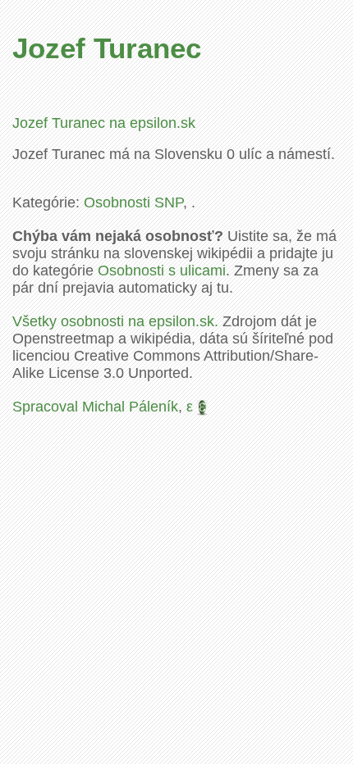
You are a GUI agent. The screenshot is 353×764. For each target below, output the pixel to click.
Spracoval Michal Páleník (95, 406)
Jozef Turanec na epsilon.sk (103, 123)
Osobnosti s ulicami (162, 270)
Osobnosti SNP (133, 202)
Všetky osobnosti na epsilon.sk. (115, 321)
